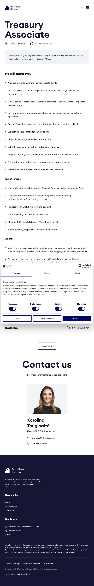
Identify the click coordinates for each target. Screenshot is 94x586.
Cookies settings (12, 563)
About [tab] (77, 273)
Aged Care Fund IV (13, 530)
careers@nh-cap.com (43, 437)
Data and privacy (31, 563)
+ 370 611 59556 (39, 443)
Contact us (48, 563)
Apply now (47, 346)
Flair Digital (23, 574)
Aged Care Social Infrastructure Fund (22, 526)
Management (11, 506)
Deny (17, 319)
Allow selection (47, 319)
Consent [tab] (16, 273)
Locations (9, 510)
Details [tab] (47, 273)
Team (7, 502)
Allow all (76, 319)
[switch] (35, 309)
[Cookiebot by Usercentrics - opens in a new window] (80, 266)
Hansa (8, 534)
